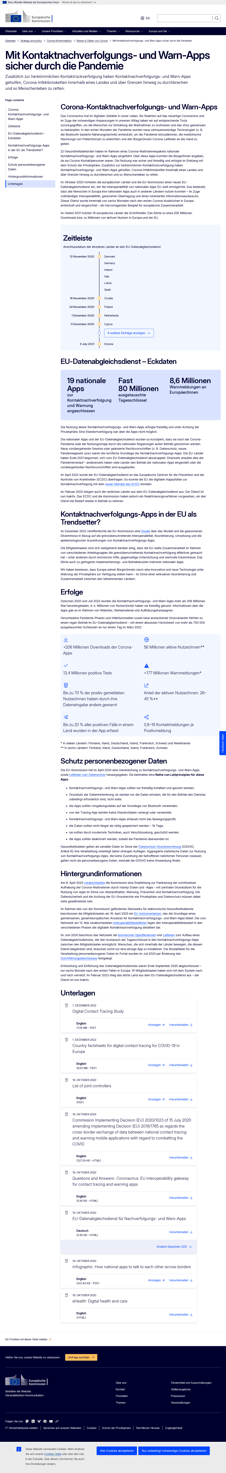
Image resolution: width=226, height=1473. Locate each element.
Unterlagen (15, 184)
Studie (145, 531)
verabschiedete (94, 882)
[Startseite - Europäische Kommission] (32, 16)
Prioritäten (122, 1396)
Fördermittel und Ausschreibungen (191, 1382)
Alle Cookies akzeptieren (117, 1450)
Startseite (11, 31)
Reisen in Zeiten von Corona (92, 40)
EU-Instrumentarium (147, 913)
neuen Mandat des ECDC (122, 484)
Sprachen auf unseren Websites (62, 1428)
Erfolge (13, 157)
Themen (121, 1402)
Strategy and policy (31, 40)
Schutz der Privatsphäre (116, 1428)
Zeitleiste (14, 126)
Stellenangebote (180, 1389)
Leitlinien (169, 935)
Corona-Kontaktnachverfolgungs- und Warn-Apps (28, 114)
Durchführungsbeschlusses (79, 958)
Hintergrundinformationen (25, 176)
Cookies (91, 1428)
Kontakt (120, 1389)
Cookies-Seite (52, 1454)
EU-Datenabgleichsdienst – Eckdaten (26, 136)
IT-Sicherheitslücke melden (21, 1428)
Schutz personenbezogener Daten (26, 167)
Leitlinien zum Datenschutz (87, 774)
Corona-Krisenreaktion (59, 40)
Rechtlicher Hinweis (148, 1428)
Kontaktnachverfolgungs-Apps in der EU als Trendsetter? (28, 148)
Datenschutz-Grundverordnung (159, 846)
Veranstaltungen (180, 1402)
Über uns (121, 1382)
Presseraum (178, 1396)
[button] (156, 1024)
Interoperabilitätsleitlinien (130, 923)
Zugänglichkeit (173, 1428)
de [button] (148, 18)
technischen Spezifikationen (137, 935)
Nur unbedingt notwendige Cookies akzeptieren (174, 1450)
